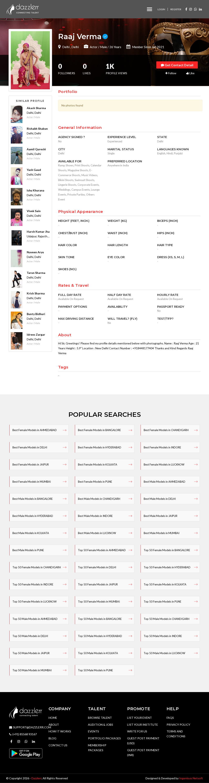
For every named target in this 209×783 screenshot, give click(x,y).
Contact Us (58, 745)
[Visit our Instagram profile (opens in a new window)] (190, 9)
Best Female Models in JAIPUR (30, 464)
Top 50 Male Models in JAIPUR (31, 653)
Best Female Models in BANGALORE (99, 430)
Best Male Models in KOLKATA (30, 533)
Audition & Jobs (100, 724)
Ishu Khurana (35, 190)
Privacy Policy (178, 724)
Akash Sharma (36, 108)
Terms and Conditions (176, 734)
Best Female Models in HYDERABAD (99, 447)
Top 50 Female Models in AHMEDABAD (102, 550)
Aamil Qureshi (36, 149)
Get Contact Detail (178, 65)
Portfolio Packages (104, 738)
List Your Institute (142, 724)
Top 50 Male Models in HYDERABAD (100, 636)
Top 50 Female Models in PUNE (162, 601)
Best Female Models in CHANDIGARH (166, 430)
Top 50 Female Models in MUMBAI (99, 601)
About (54, 724)
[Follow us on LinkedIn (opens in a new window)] (200, 9)
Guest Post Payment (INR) (143, 752)
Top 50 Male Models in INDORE (163, 636)
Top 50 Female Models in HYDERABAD (167, 567)
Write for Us (137, 731)
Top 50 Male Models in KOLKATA (98, 653)
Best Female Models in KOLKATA (97, 464)
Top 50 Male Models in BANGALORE (100, 618)
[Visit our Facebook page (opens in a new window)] (186, 9)
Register (175, 9)
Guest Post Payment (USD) (143, 741)
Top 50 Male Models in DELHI (30, 636)
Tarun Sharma (36, 272)
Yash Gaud (34, 169)
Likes (87, 69)
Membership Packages (97, 747)
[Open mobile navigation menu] (149, 9)
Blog (52, 738)
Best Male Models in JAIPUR (160, 516)
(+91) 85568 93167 (24, 734)
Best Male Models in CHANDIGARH (99, 498)
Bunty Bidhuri (36, 314)
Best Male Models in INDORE (95, 516)
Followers (66, 69)
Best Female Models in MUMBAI (31, 481)
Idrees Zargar (36, 334)
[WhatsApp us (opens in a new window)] (195, 9)
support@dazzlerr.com (32, 727)
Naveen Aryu (35, 252)
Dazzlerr (36, 778)
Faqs (170, 717)
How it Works (60, 731)
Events (93, 731)
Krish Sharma (36, 293)
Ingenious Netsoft (191, 778)
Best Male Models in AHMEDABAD (164, 481)
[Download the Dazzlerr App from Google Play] (25, 753)
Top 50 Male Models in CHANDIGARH (166, 618)
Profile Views (116, 69)
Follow (172, 73)
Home (53, 717)
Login (161, 9)
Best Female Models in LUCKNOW (164, 464)
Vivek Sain (34, 211)
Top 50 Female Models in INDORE (32, 584)
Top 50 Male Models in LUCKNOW (164, 653)
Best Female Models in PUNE (95, 481)
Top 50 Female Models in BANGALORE (167, 550)
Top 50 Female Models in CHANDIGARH (36, 567)
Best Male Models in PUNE (28, 550)
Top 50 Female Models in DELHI (97, 567)
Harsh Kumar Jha (38, 231)
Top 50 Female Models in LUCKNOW (34, 601)
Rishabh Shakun (37, 128)
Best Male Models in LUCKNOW (97, 533)
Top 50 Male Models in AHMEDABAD (35, 618)
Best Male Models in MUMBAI (161, 533)
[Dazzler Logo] (22, 9)
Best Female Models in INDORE (162, 447)
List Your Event (139, 717)
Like (192, 73)
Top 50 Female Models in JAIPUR (98, 584)
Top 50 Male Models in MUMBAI (32, 670)
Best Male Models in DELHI (160, 498)
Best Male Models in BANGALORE (32, 498)
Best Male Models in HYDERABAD (32, 516)
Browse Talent (100, 717)
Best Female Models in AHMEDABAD (34, 430)
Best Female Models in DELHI (29, 447)
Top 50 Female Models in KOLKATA (165, 584)
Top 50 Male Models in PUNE (95, 670)
